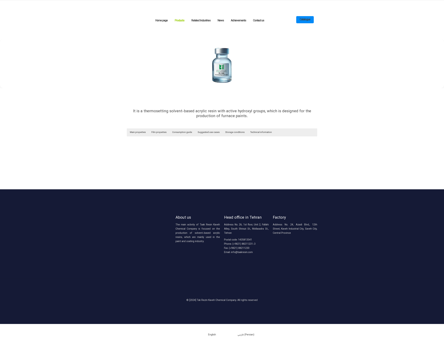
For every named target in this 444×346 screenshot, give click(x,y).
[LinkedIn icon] (222, 306)
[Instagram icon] (225, 306)
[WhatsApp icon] (218, 306)
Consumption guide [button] (182, 132)
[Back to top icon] (222, 291)
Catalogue (305, 20)
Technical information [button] (261, 132)
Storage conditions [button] (235, 132)
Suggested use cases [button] (209, 132)
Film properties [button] (158, 132)
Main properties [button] (138, 132)
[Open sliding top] (4, 4)
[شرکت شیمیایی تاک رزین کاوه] (208, 7)
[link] (222, 64)
